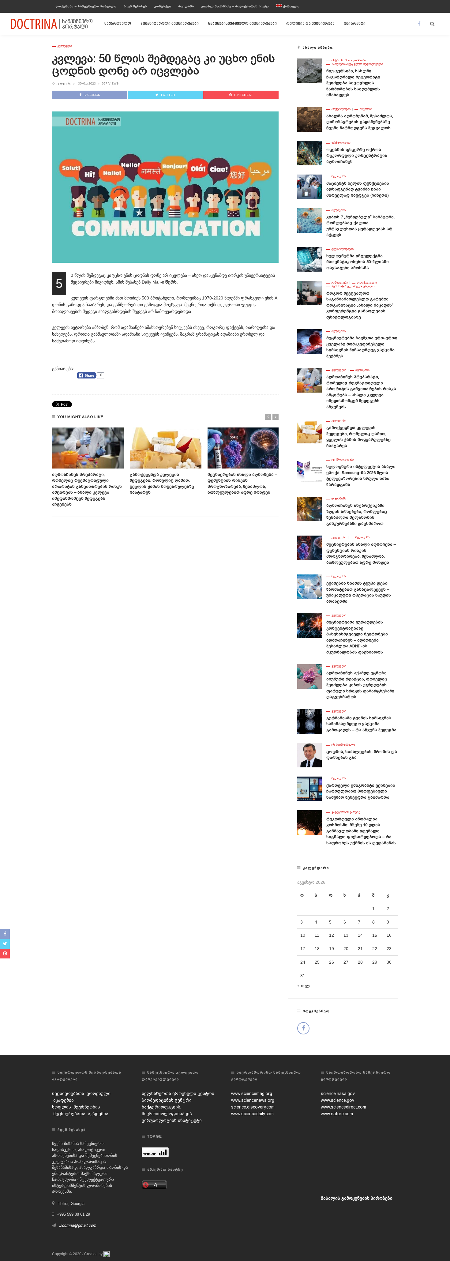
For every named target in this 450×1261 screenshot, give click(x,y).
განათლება (340, 282)
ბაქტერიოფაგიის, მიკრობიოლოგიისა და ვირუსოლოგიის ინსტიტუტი (172, 1114)
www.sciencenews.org (252, 1100)
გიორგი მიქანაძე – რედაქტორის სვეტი (235, 6)
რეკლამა (186, 6)
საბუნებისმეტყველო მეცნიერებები (242, 23)
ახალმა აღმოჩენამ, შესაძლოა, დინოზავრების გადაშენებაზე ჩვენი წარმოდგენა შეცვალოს (359, 122)
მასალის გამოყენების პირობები (356, 1198)
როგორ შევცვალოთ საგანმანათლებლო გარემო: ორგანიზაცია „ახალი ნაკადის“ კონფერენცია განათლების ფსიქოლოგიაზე (359, 305)
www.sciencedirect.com (343, 1107)
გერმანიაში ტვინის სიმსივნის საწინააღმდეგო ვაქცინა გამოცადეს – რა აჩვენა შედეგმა (361, 724)
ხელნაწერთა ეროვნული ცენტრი (178, 1093)
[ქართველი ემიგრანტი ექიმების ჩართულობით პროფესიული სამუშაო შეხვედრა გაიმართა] (309, 788)
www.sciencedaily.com (252, 1113)
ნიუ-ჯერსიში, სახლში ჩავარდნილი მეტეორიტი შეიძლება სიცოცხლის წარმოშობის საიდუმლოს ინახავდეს (353, 83)
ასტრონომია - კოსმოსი (349, 60)
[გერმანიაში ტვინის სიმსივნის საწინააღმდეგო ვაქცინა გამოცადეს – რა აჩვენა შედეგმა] (309, 720)
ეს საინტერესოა (343, 745)
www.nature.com (337, 1113)
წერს (171, 282)
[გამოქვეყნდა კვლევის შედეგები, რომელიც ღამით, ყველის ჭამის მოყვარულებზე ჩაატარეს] (165, 448)
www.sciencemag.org (251, 1093)
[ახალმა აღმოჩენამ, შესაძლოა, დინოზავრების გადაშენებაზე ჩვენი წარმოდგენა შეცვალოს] (309, 118)
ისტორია (366, 109)
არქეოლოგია (341, 109)
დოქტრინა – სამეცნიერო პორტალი (86, 6)
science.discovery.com (253, 1107)
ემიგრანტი (355, 23)
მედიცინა (339, 176)
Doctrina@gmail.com (77, 1225)
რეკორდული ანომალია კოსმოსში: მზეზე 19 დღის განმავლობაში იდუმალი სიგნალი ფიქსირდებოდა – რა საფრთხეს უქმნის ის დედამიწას (361, 831)
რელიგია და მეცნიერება (310, 23)
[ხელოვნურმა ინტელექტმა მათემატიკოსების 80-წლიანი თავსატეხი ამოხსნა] (309, 258)
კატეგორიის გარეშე (346, 812)
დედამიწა (339, 498)
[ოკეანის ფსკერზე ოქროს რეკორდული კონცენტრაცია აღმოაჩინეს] (309, 152)
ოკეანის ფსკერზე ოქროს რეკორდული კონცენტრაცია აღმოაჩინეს (356, 155)
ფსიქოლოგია (367, 282)
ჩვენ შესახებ (135, 6)
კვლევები (64, 46)
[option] (88, 467)
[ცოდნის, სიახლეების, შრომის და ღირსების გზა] (309, 754)
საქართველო (117, 23)
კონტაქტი (162, 6)
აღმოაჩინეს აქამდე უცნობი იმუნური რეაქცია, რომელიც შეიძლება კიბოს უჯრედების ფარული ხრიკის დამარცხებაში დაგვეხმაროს (360, 685)
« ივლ (303, 985)
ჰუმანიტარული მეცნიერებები (170, 23)
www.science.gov (337, 1100)
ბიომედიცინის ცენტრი (167, 1100)
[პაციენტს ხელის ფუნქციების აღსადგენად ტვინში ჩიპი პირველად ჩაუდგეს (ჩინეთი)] (309, 186)
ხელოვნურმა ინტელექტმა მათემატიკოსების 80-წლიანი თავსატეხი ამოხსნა (357, 262)
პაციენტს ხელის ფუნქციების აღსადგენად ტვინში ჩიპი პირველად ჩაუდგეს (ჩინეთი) (357, 189)
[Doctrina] (52, 23)
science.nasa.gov (338, 1093)
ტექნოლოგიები (343, 249)
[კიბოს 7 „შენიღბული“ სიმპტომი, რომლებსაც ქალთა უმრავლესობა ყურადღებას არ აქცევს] (309, 219)
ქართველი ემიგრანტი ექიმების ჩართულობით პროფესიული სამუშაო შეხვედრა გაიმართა (360, 791)
